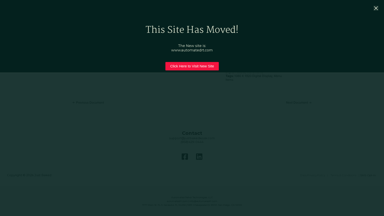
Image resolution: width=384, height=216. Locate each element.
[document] (192, 108)
